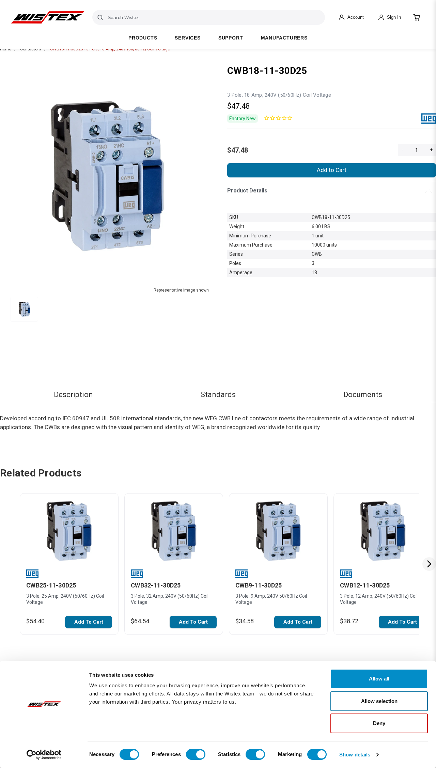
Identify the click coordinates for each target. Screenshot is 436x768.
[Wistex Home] (47, 17)
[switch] (195, 754)
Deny (379, 723)
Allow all (379, 678)
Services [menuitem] (187, 38)
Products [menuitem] (142, 38)
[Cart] (416, 17)
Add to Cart (331, 170)
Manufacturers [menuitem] (284, 38)
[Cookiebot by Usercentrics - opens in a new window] (44, 755)
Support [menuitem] (230, 38)
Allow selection (379, 701)
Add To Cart (88, 622)
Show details (354, 754)
